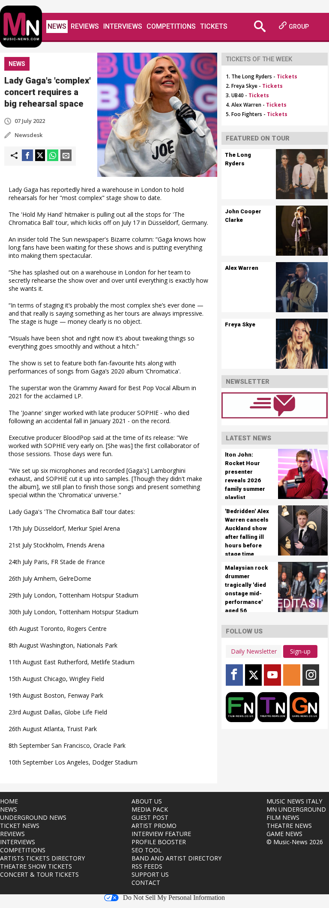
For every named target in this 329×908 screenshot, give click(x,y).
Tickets (213, 26)
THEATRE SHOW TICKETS (36, 866)
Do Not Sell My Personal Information (174, 897)
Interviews (122, 26)
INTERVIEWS (17, 842)
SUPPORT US (150, 874)
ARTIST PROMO (154, 825)
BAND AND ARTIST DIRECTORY (176, 858)
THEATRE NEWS (289, 825)
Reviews (85, 26)
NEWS (8, 809)
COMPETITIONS (22, 850)
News (57, 26)
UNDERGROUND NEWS (33, 817)
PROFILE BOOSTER (159, 842)
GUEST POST (150, 817)
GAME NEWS (284, 834)
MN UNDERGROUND (296, 809)
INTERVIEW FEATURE (161, 834)
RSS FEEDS (147, 866)
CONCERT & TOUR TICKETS (39, 874)
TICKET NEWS (19, 825)
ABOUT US (147, 801)
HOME (9, 801)
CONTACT (146, 882)
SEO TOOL (147, 850)
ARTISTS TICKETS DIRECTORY (42, 858)
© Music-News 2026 (294, 842)
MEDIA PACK (150, 809)
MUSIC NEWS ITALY (294, 801)
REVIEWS (12, 834)
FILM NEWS (282, 817)
